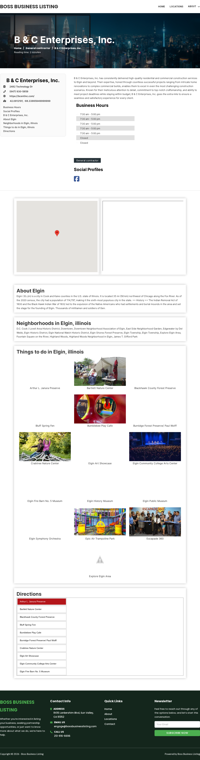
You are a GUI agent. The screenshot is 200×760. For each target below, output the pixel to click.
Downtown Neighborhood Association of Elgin (99, 328)
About (108, 714)
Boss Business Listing (29, 6)
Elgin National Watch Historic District (69, 332)
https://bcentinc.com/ (22, 96)
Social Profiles (11, 111)
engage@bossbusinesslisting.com (75, 726)
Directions (9, 131)
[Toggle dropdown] (199, 6)
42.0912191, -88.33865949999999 (30, 100)
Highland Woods (59, 336)
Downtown (67, 328)
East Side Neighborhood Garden (144, 328)
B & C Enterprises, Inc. (15, 115)
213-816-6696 (62, 736)
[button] (57, 233)
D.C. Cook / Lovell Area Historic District (38, 328)
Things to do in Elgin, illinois (19, 127)
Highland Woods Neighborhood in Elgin (90, 336)
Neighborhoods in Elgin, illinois (20, 123)
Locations (176, 6)
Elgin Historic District (35, 332)
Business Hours (12, 107)
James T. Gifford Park (126, 336)
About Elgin (9, 119)
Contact (109, 724)
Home (161, 6)
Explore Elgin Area (170, 332)
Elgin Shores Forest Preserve (106, 332)
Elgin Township (132, 332)
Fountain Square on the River (33, 336)
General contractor (38, 48)
